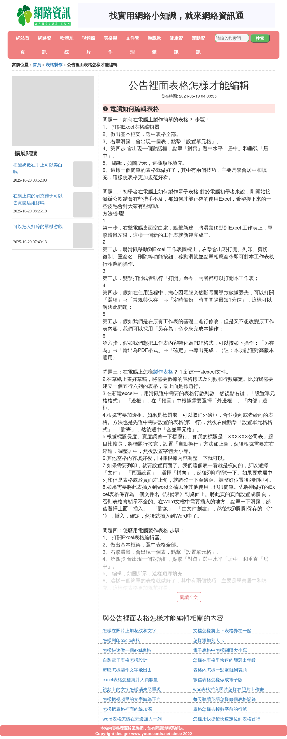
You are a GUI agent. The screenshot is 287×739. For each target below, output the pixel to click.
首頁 (37, 64)
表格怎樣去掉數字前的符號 (220, 709)
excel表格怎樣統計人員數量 (130, 679)
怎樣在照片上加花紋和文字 (129, 630)
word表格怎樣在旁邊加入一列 (132, 718)
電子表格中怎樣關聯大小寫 (220, 650)
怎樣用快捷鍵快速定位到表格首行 (226, 718)
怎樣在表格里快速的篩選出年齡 (224, 660)
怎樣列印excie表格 (121, 640)
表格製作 (54, 64)
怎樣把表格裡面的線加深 (127, 709)
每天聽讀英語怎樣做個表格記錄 (224, 699)
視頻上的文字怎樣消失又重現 (132, 689)
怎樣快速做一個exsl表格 (127, 650)
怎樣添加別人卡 (208, 640)
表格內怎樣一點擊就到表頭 (220, 669)
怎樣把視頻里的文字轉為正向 (132, 699)
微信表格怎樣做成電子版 (217, 679)
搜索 (260, 38)
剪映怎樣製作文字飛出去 (127, 669)
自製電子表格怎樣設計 (125, 660)
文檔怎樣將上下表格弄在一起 (222, 630)
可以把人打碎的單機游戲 (38, 226)
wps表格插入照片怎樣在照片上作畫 (228, 689)
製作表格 (163, 371)
